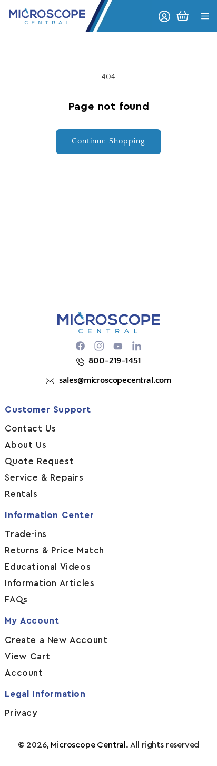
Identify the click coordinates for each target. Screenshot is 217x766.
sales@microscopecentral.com (115, 380)
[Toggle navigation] (205, 16)
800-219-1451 (114, 361)
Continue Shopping (108, 141)
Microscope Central (88, 745)
